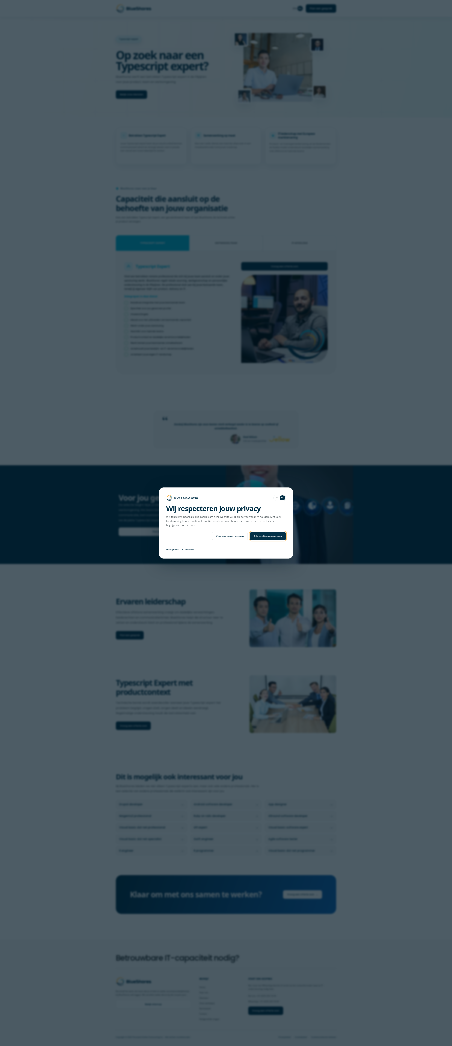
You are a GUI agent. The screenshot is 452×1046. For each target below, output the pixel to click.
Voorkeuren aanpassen (230, 536)
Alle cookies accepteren (268, 536)
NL (282, 498)
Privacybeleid (172, 549)
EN (277, 498)
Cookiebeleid (188, 549)
